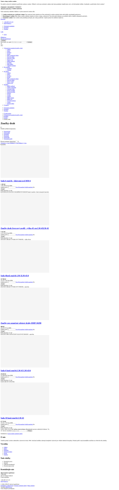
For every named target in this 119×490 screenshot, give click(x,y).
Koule (8, 54)
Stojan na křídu (11, 90)
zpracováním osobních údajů (15, 433)
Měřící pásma (10, 97)
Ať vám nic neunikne (6, 430)
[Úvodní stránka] (6, 39)
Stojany (9, 93)
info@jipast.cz (4, 481)
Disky (8, 51)
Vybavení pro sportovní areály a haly (13, 48)
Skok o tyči (10, 60)
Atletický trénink (11, 65)
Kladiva (9, 52)
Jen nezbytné (11, 7)
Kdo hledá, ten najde (6, 42)
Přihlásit (30, 430)
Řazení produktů (5, 141)
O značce (6, 105)
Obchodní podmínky (9, 26)
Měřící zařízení (11, 61)
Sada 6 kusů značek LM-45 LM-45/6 (16, 370)
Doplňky (9, 62)
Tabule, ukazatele (11, 87)
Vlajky (9, 102)
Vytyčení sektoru (11, 100)
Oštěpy (9, 49)
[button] (2, 32)
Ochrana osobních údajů (20, 485)
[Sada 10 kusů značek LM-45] (25, 414)
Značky (9, 96)
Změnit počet (4, 187)
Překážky (6, 450)
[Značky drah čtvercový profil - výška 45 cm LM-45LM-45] (25, 224)
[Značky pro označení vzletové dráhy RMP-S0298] (25, 319)
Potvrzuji (3, 19)
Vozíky (9, 95)
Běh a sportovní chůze (13, 55)
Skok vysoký (10, 81)
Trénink (9, 70)
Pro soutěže (7, 67)
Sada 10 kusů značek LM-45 (12, 418)
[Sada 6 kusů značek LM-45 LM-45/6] (25, 367)
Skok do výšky (11, 58)
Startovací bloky (8, 451)
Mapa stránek (30, 485)
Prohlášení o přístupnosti (7, 485)
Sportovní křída (11, 92)
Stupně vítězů (10, 103)
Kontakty (6, 27)
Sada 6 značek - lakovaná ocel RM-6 (16, 181)
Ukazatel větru (11, 89)
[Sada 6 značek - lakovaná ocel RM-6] (25, 177)
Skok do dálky (11, 57)
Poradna (6, 29)
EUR (5, 34)
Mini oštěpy (10, 64)
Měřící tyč (9, 99)
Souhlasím (18, 7)
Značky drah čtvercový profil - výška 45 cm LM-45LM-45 (25, 228)
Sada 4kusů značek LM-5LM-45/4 (15, 276)
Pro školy (6, 71)
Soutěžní (9, 68)
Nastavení (3, 7)
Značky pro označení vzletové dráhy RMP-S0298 (21, 323)
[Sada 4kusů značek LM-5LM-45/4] (25, 272)
